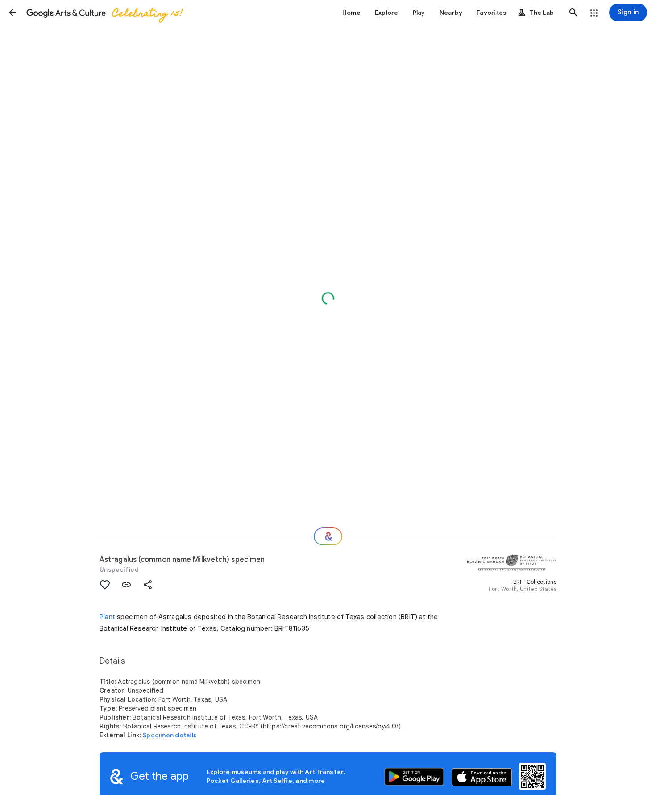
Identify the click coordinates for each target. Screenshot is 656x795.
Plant (107, 617)
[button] (12, 12)
